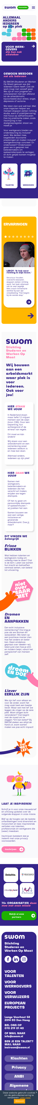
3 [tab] (13, 237)
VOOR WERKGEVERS (18, 984)
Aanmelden (22, 7)
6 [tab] (25, 237)
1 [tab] (6, 237)
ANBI (19, 1076)
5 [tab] (21, 237)
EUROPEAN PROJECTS (15, 1005)
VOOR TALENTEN (14, 974)
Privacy (19, 1067)
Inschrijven (10, 849)
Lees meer (25, 1098)
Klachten (19, 1058)
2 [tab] (9, 237)
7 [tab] (29, 237)
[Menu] (33, 7)
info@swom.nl (14, 1036)
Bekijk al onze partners (16, 915)
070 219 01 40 (14, 1028)
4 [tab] (17, 237)
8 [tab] (33, 237)
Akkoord (19, 1101)
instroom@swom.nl (17, 1047)
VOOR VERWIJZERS (17, 995)
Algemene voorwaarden (19, 1088)
